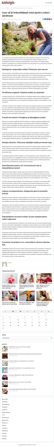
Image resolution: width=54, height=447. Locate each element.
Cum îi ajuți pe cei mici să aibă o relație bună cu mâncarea (43, 286)
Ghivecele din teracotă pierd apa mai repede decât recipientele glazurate (25, 354)
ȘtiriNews (4, 436)
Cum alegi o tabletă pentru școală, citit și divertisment (21, 375)
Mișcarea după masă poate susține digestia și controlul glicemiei (26, 286)
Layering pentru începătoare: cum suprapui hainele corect (22, 368)
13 (25, 320)
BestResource (5, 417)
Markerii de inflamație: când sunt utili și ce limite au (26, 303)
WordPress (33, 444)
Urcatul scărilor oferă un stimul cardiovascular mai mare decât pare (9, 286)
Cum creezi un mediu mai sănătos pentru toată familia (9, 303)
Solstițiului (4, 409)
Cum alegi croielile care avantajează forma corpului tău (21, 361)
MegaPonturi (5, 420)
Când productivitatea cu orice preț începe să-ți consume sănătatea (42, 304)
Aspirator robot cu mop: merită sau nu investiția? (20, 382)
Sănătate (7, 8)
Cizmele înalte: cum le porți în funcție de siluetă (19, 347)
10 (3, 320)
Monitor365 (5, 399)
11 (10, 320)
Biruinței (4, 425)
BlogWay (4, 438)
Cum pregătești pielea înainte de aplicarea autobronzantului (22, 389)
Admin (9, 19)
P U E (3, 415)
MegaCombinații (6, 412)
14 (32, 320)
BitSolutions (5, 430)
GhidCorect (4, 423)
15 (39, 320)
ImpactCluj (4, 428)
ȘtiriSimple (4, 401)
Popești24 (4, 407)
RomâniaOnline (5, 404)
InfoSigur (4, 433)
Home (3, 8)
